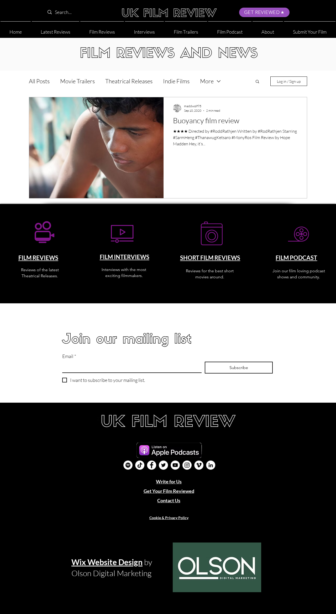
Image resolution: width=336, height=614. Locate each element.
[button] (268, 29)
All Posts (39, 81)
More (207, 81)
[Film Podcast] (128, 465)
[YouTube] (175, 465)
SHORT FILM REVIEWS (210, 257)
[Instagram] (187, 465)
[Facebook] (151, 465)
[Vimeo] (198, 465)
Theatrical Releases (129, 81)
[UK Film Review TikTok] (139, 465)
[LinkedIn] (210, 465)
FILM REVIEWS (38, 257)
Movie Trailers (77, 81)
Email (69, 356)
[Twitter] (163, 465)
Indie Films (176, 81)
